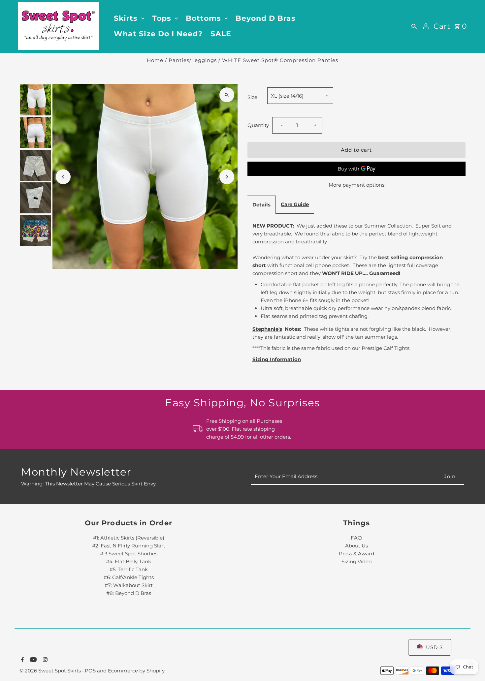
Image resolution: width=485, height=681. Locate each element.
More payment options (356, 185)
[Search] (414, 26)
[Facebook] (21, 660)
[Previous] (63, 176)
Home (155, 60)
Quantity (258, 125)
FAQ (356, 538)
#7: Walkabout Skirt (129, 585)
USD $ (434, 647)
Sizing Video (356, 561)
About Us (356, 545)
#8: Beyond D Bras (128, 593)
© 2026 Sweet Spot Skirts (50, 670)
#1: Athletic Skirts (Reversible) (128, 538)
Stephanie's (267, 329)
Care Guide (295, 204)
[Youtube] (32, 660)
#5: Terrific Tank (129, 569)
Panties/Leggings (193, 60)
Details (261, 204)
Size (252, 97)
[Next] (226, 176)
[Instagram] (44, 660)
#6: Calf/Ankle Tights (129, 577)
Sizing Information (276, 359)
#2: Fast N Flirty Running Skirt (128, 545)
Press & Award (356, 553)
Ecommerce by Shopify (136, 670)
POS (90, 670)
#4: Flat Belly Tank (128, 561)
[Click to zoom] (226, 94)
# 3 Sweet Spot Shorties (128, 553)
